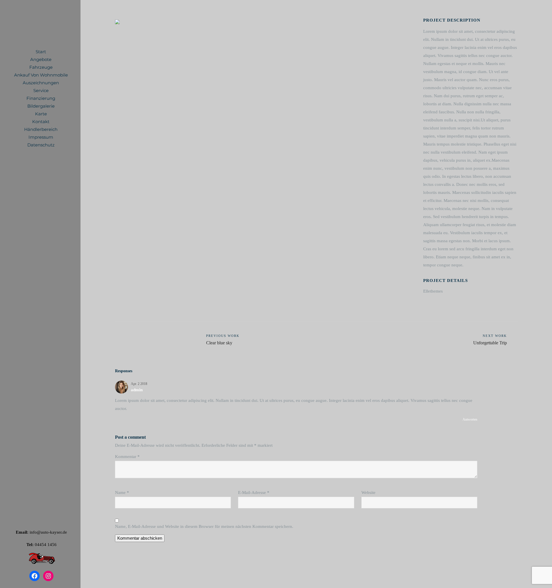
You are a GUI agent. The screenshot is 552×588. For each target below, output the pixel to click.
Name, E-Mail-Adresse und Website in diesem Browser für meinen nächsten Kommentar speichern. (204, 526)
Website (368, 492)
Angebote (40, 59)
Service (41, 90)
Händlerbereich (40, 129)
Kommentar (127, 456)
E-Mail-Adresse (253, 492)
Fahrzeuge (41, 67)
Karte (41, 114)
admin (137, 389)
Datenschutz (41, 145)
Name (122, 492)
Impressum (40, 137)
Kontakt (40, 121)
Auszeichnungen (41, 82)
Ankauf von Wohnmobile (41, 75)
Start (41, 51)
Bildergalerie (41, 106)
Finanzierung (40, 98)
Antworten (470, 419)
